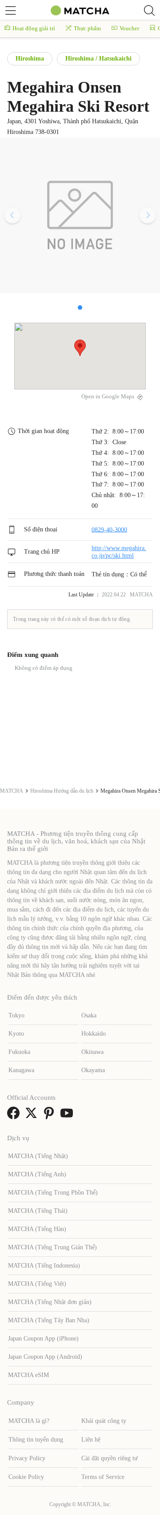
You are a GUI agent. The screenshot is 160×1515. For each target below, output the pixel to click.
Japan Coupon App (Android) (45, 1356)
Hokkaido (93, 1033)
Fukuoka (19, 1052)
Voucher (129, 28)
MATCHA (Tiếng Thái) (38, 1210)
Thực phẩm (87, 28)
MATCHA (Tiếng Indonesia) (44, 1265)
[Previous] (12, 215)
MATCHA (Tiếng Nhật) (38, 1156)
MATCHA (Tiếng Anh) (37, 1174)
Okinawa (92, 1052)
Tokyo (16, 1015)
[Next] (148, 215)
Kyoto (16, 1033)
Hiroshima (30, 58)
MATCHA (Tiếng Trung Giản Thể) (52, 1247)
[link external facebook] (15, 1116)
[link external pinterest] (51, 1116)
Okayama (93, 1070)
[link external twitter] (33, 1116)
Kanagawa (21, 1070)
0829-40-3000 (109, 529)
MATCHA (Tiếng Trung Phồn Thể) (53, 1192)
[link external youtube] (68, 1116)
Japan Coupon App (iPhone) (43, 1338)
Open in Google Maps (107, 396)
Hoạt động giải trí (33, 28)
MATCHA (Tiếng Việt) (37, 1283)
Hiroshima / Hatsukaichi (98, 58)
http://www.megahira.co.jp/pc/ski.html (119, 552)
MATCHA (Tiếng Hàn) (37, 1229)
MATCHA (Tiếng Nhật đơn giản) (50, 1302)
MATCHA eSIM (28, 1375)
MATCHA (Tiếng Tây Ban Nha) (48, 1320)
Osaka (88, 1015)
